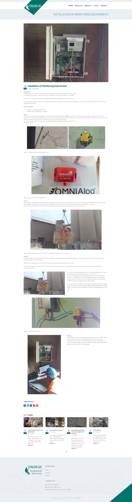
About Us (78, 6)
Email (37, 405)
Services (87, 6)
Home (70, 6)
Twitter (28, 405)
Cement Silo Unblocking (34, 430)
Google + (34, 405)
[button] (65, 451)
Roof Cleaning (75, 430)
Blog (96, 6)
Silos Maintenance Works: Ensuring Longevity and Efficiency (56, 431)
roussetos (31, 432)
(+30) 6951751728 (56, 487)
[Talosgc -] (36, 7)
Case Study (36, 88)
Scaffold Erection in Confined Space (98, 431)
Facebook (25, 405)
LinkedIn (31, 405)
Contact (103, 6)
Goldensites (78, 498)
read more (30, 443)
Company (47, 472)
